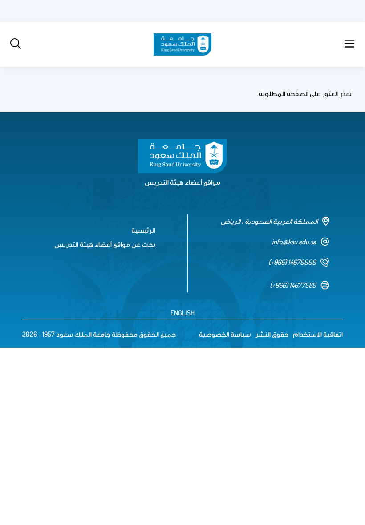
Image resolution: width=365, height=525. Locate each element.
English (182, 312)
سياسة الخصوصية (225, 334)
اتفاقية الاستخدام (318, 334)
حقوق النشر (271, 334)
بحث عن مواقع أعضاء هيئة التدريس (104, 244)
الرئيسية (143, 230)
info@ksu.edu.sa (294, 241)
